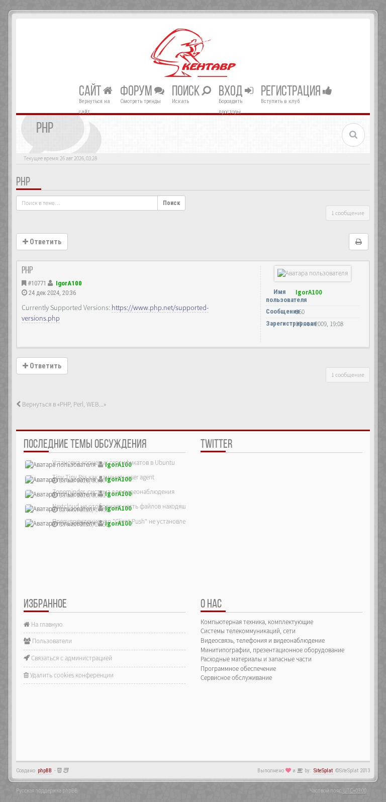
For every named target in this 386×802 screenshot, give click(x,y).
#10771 (37, 283)
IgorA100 (69, 283)
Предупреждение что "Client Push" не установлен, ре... (127, 521)
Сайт (91, 91)
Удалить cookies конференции (71, 675)
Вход (232, 91)
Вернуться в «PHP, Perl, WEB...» (63, 404)
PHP (23, 182)
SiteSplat (323, 770)
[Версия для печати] (358, 241)
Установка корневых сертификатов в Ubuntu (113, 462)
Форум (137, 91)
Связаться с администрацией (71, 658)
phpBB (45, 770)
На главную (46, 624)
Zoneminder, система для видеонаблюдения (113, 491)
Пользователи (51, 641)
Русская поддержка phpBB (46, 790)
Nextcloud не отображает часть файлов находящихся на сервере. (141, 506)
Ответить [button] (44, 242)
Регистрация (292, 91)
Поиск (187, 91)
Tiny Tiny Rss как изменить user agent (103, 477)
